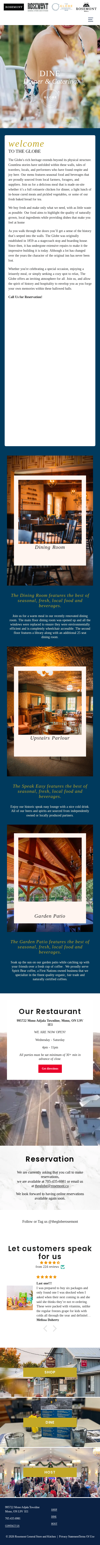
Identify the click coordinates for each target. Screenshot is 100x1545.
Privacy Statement (69, 1536)
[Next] (94, 75)
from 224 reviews (47, 1266)
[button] (46, 1328)
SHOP (54, 1509)
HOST (54, 1523)
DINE (54, 1516)
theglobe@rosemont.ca (52, 1186)
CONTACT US (12, 1525)
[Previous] (6, 75)
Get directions (50, 1068)
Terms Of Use (86, 1536)
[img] (50, 1263)
